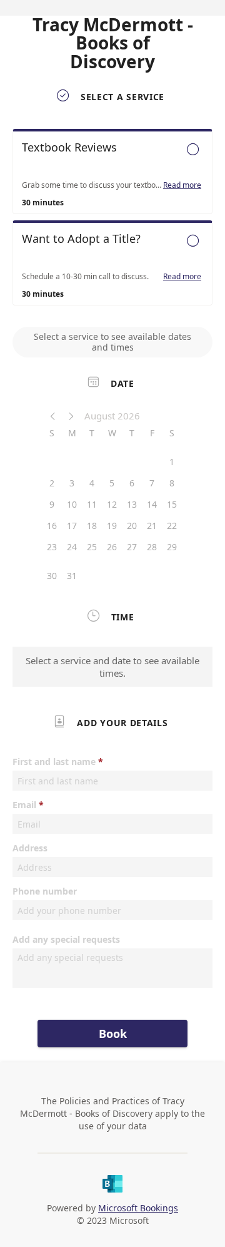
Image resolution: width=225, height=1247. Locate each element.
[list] (112, 220)
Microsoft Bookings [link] (138, 1208)
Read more (182, 185)
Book (113, 1033)
